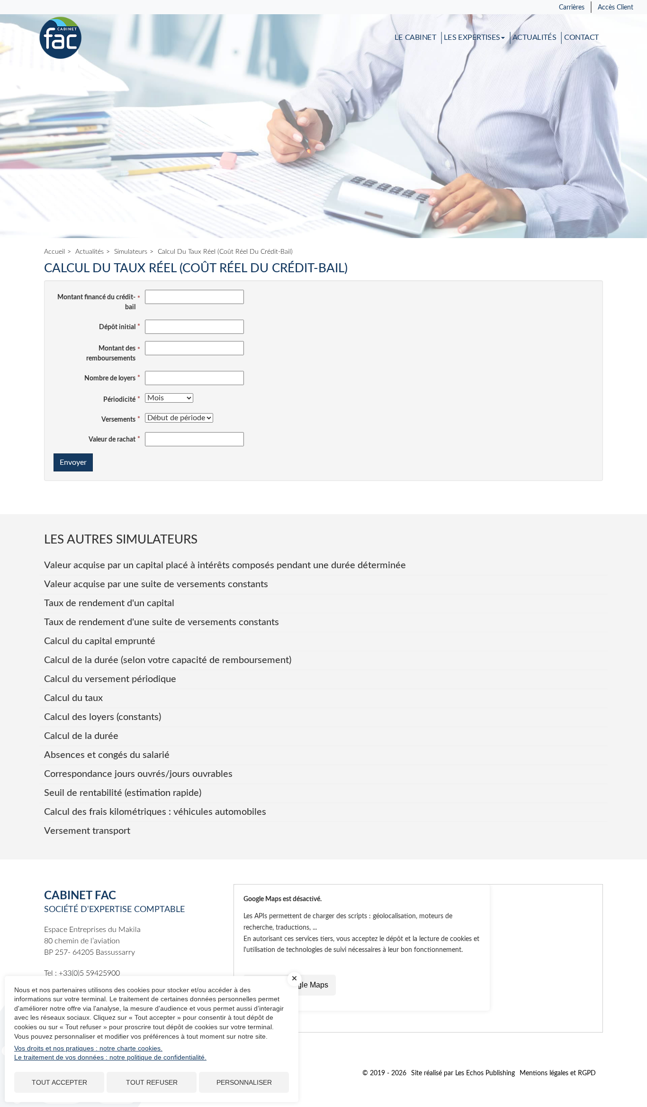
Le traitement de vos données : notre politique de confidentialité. (110, 1057)
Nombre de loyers (109, 378)
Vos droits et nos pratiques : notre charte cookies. (88, 1048)
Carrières (571, 7)
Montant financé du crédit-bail (96, 302)
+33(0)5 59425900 (89, 973)
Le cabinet (415, 38)
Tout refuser (152, 1082)
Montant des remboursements (110, 353)
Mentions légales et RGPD (558, 1073)
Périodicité (119, 400)
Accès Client (615, 7)
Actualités (534, 38)
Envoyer (73, 462)
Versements (118, 419)
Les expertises (472, 38)
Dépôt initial (117, 327)
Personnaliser (244, 1082)
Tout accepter (59, 1082)
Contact (581, 38)
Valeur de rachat (112, 439)
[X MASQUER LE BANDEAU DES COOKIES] (295, 979)
